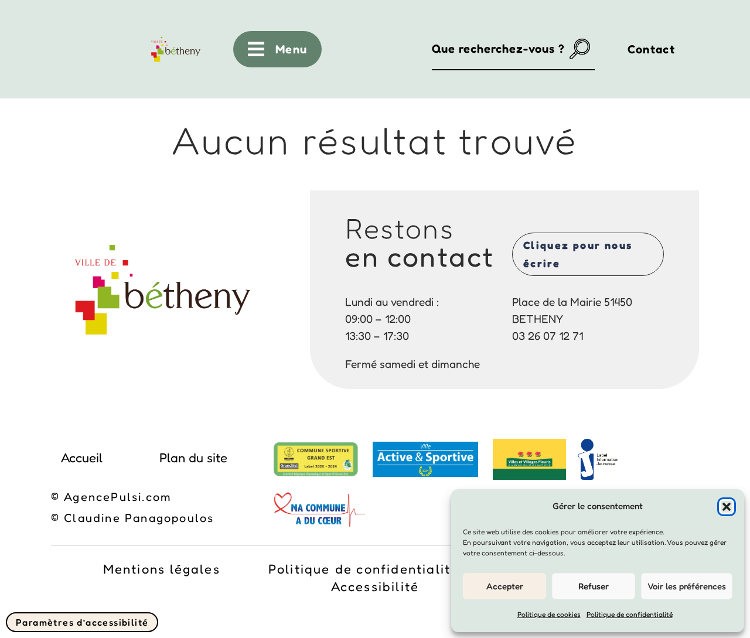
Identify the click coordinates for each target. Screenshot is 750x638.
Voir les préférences (686, 586)
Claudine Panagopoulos (139, 518)
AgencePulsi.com (118, 497)
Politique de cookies (549, 614)
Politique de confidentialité (630, 614)
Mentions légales (161, 570)
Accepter (504, 586)
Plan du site (193, 457)
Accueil (82, 457)
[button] (726, 507)
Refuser (593, 586)
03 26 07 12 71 (547, 335)
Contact (651, 49)
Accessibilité (375, 588)
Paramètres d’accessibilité (82, 622)
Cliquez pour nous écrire (578, 253)
